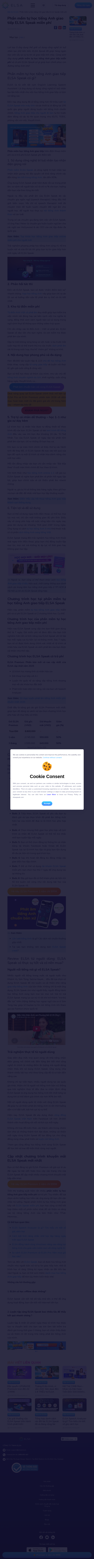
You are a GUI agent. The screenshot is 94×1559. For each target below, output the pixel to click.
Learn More (51, 794)
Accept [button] (47, 803)
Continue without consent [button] (52, 757)
